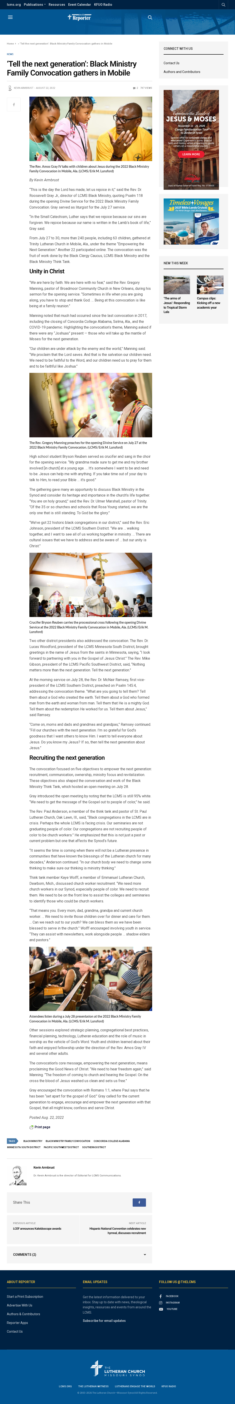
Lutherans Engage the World (135, 1386)
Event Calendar (79, 4)
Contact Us (171, 63)
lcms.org (14, 4)
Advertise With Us (19, 1305)
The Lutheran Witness (93, 1386)
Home (10, 43)
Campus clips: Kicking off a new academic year (208, 303)
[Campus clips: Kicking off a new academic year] (210, 285)
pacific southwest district (61, 1147)
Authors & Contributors (23, 1314)
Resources (57, 4)
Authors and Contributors (182, 72)
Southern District (94, 1147)
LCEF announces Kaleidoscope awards (37, 1229)
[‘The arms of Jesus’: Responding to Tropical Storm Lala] (177, 285)
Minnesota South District (23, 1147)
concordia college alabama (112, 1141)
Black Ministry (32, 1141)
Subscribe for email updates (104, 1321)
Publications (33, 4)
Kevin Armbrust (23, 88)
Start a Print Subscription (25, 1296)
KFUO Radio (103, 4)
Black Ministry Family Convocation (68, 1141)
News (10, 54)
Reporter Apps (17, 1323)
